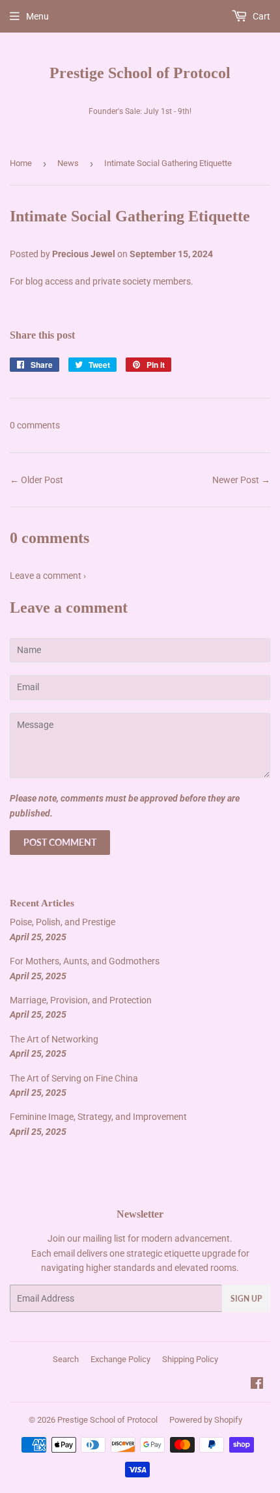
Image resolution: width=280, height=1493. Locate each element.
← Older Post (36, 480)
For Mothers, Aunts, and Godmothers (85, 961)
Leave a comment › (48, 575)
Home (21, 163)
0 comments (35, 425)
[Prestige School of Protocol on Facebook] (257, 1385)
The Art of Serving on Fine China (74, 1078)
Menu (37, 16)
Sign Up (246, 1299)
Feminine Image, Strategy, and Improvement (98, 1116)
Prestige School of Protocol (140, 72)
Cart (260, 16)
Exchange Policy (120, 1359)
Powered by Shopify (205, 1420)
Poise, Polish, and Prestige (62, 922)
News (68, 163)
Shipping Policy (190, 1359)
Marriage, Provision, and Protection (81, 1000)
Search (66, 1359)
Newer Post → (241, 480)
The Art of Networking (54, 1039)
